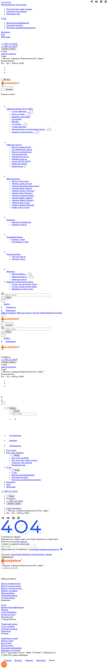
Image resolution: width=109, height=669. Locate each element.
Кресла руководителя (10, 583)
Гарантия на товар (9, 638)
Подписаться (7, 645)
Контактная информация (17, 23)
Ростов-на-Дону (8, 614)
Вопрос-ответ (7, 641)
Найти (8, 298)
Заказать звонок (8, 49)
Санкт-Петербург (9, 612)
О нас (3, 605)
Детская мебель (8, 598)
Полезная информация (11, 648)
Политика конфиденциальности (20, 27)
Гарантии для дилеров (16, 11)
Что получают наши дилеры (19, 9)
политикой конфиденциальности (44, 549)
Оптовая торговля (14, 25)
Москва (4, 610)
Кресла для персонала (11, 586)
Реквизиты (6, 631)
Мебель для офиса (9, 591)
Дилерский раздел (9, 624)
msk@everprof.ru (8, 54)
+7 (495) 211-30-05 (9, 44)
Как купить (6, 643)
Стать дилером (7, 626)
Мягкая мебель (7, 593)
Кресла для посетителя (11, 588)
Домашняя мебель (9, 595)
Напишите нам (13, 14)
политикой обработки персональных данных (31, 554)
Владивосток (7, 617)
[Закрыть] (3, 403)
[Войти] (2, 394)
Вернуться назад (8, 541)
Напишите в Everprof (10, 650)
